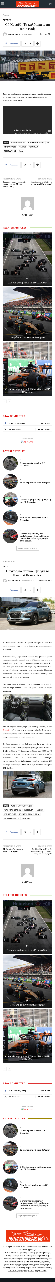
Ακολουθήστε (44, 429)
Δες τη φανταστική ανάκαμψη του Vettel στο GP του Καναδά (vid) (14, 184)
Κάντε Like (45, 423)
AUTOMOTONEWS (18, 143)
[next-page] (9, 401)
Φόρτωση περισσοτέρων (26, 548)
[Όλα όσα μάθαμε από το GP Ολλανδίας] (27, 259)
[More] (37, 44)
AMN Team (15, 34)
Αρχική (6, 15)
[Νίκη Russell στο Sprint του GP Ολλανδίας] (10, 517)
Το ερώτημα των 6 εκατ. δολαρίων (27, 337)
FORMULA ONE (10, 151)
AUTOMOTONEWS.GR (36, 143)
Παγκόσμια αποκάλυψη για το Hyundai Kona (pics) (41, 183)
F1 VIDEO (22, 147)
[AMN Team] (5, 34)
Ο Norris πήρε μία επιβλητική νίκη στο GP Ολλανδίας (27, 390)
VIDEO (8, 20)
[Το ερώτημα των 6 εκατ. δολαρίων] (27, 314)
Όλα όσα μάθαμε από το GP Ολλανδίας (27, 282)
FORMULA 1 (33, 147)
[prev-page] (5, 401)
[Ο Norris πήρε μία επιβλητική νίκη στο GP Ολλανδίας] (27, 369)
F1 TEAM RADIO (10, 147)
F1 (11, 15)
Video (21, 151)
